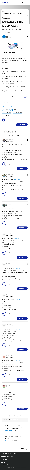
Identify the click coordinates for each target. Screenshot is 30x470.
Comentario (22, 124)
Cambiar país (4, 465)
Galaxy (7, 107)
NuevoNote (8, 112)
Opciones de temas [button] (25, 15)
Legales (3, 462)
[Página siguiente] (21, 135)
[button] (25, 36)
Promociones (17, 40)
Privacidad (4, 459)
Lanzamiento (17, 107)
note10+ (15, 109)
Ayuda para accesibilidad (8, 453)
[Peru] (5, 2)
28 (18, 135)
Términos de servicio (7, 456)
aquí (25, 97)
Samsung (7, 115)
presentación (19, 112)
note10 (7, 109)
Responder (22, 168)
